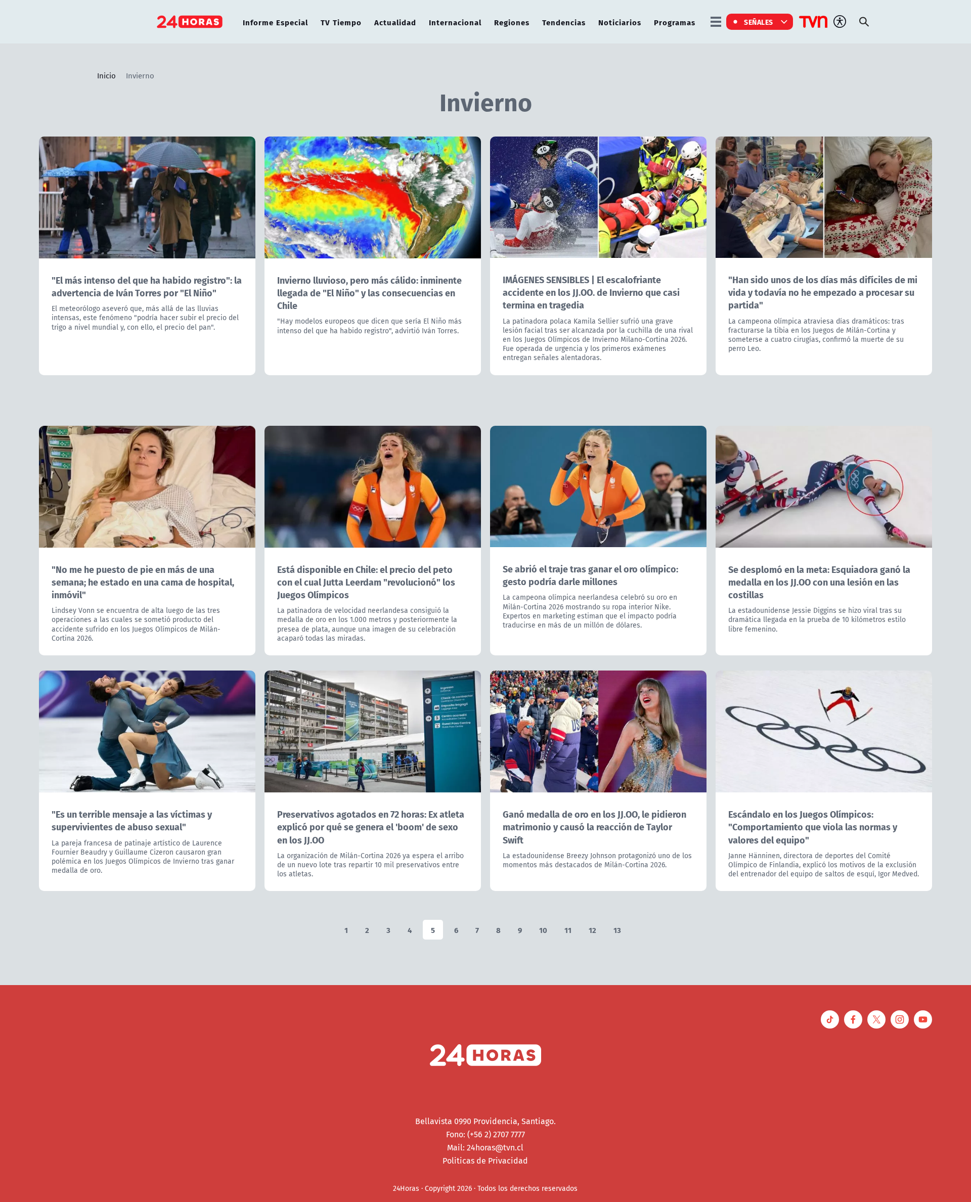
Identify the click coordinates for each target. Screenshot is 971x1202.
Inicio (106, 75)
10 (543, 930)
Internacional (455, 22)
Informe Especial (275, 22)
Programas (674, 22)
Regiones (511, 22)
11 (567, 930)
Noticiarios (619, 22)
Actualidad (395, 22)
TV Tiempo (341, 22)
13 (617, 930)
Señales (758, 21)
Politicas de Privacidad (485, 1160)
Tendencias (564, 22)
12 (592, 930)
